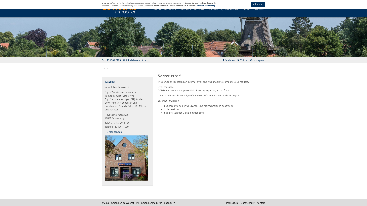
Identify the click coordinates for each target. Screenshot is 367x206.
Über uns (246, 9)
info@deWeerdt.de (136, 60)
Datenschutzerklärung (205, 5)
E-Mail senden (114, 131)
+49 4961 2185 (113, 60)
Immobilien (170, 9)
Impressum (232, 202)
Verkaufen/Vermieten (193, 9)
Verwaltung (215, 9)
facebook (230, 60)
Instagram (258, 60)
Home (157, 9)
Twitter (244, 60)
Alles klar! (258, 4)
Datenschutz (247, 202)
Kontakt (259, 9)
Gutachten (231, 9)
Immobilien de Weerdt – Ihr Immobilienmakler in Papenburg (142, 202)
